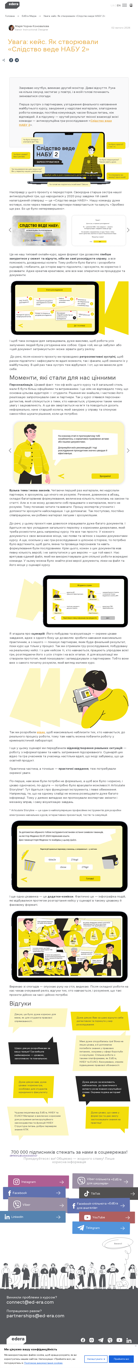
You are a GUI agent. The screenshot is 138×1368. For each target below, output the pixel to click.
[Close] (135, 1346)
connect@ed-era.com (30, 1302)
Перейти (56, 1185)
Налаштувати (94, 1359)
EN (119, 5)
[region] (69, 1356)
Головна (10, 16)
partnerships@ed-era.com (35, 1315)
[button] (128, 230)
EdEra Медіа (29, 16)
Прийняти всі (121, 1359)
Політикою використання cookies (43, 1363)
